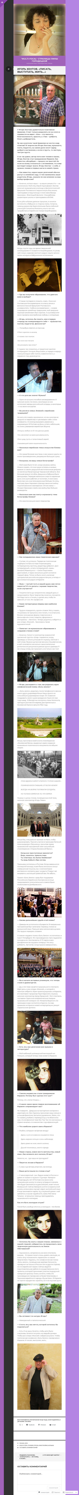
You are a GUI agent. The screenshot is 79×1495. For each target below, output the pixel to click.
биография (43, 1445)
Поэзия (30, 1445)
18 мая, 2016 (23, 1443)
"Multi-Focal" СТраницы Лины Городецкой (39, 60)
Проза (36, 1445)
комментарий (53, 1488)
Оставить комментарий (28, 1447)
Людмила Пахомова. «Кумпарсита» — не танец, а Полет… (29, 1456)
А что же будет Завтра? (51, 1455)
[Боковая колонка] (2, 2)
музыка (51, 1445)
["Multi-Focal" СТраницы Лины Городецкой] (39, 30)
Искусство (23, 1445)
